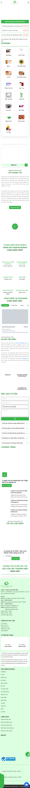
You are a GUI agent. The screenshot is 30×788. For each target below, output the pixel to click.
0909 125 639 (22, 646)
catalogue (24, 358)
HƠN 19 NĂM (22, 277)
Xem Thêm (6, 485)
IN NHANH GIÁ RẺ (8, 277)
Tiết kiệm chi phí (8, 279)
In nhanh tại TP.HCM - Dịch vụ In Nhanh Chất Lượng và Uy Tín (15, 552)
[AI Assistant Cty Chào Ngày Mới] (26, 784)
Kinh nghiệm (22, 279)
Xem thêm (15, 558)
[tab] (15, 423)
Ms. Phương (22, 644)
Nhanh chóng (22, 292)
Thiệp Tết (13, 165)
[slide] (15, 12)
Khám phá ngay (15, 207)
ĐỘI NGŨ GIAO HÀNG (22, 290)
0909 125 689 (8, 646)
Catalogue (5, 305)
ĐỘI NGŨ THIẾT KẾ (8, 290)
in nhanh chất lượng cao (21, 343)
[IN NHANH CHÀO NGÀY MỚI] (15, 2)
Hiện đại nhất (22, 266)
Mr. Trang (8, 644)
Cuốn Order (14, 305)
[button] (14, 423)
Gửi (15, 418)
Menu (22, 305)
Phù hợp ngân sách (7, 266)
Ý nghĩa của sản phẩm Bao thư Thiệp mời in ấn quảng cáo (15, 481)
